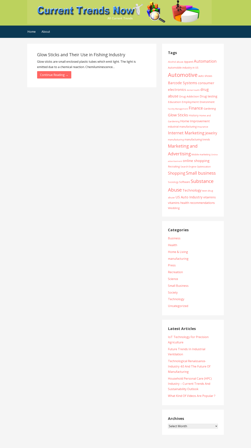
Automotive (183, 74)
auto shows (205, 76)
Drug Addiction (189, 96)
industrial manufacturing (182, 126)
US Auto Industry (188, 197)
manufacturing (176, 139)
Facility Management (178, 109)
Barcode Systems (182, 82)
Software (184, 182)
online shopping (196, 160)
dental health (193, 90)
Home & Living (178, 252)
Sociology (173, 182)
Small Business (178, 286)
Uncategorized (178, 306)
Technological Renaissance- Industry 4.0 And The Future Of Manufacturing (189, 366)
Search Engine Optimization (195, 166)
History (194, 115)
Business (174, 238)
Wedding (174, 208)
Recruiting (174, 166)
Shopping (176, 173)
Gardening (210, 108)
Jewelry (211, 133)
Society (173, 292)
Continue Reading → (54, 75)
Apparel (188, 61)
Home (31, 32)
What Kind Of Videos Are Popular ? (191, 396)
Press (172, 265)
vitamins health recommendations (191, 203)
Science (173, 279)
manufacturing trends (197, 139)
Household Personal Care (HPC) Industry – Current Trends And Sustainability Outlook (190, 383)
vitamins (209, 197)
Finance (196, 108)
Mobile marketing (200, 154)
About (46, 32)
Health (172, 245)
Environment (207, 102)
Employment (190, 102)
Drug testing (208, 96)
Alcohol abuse (175, 61)
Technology (191, 190)
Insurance (202, 126)
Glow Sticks (178, 114)
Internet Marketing (186, 133)
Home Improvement (195, 121)
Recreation (175, 272)
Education (174, 102)
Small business (201, 173)
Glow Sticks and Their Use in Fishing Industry (81, 55)
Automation (205, 61)
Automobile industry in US (183, 67)
